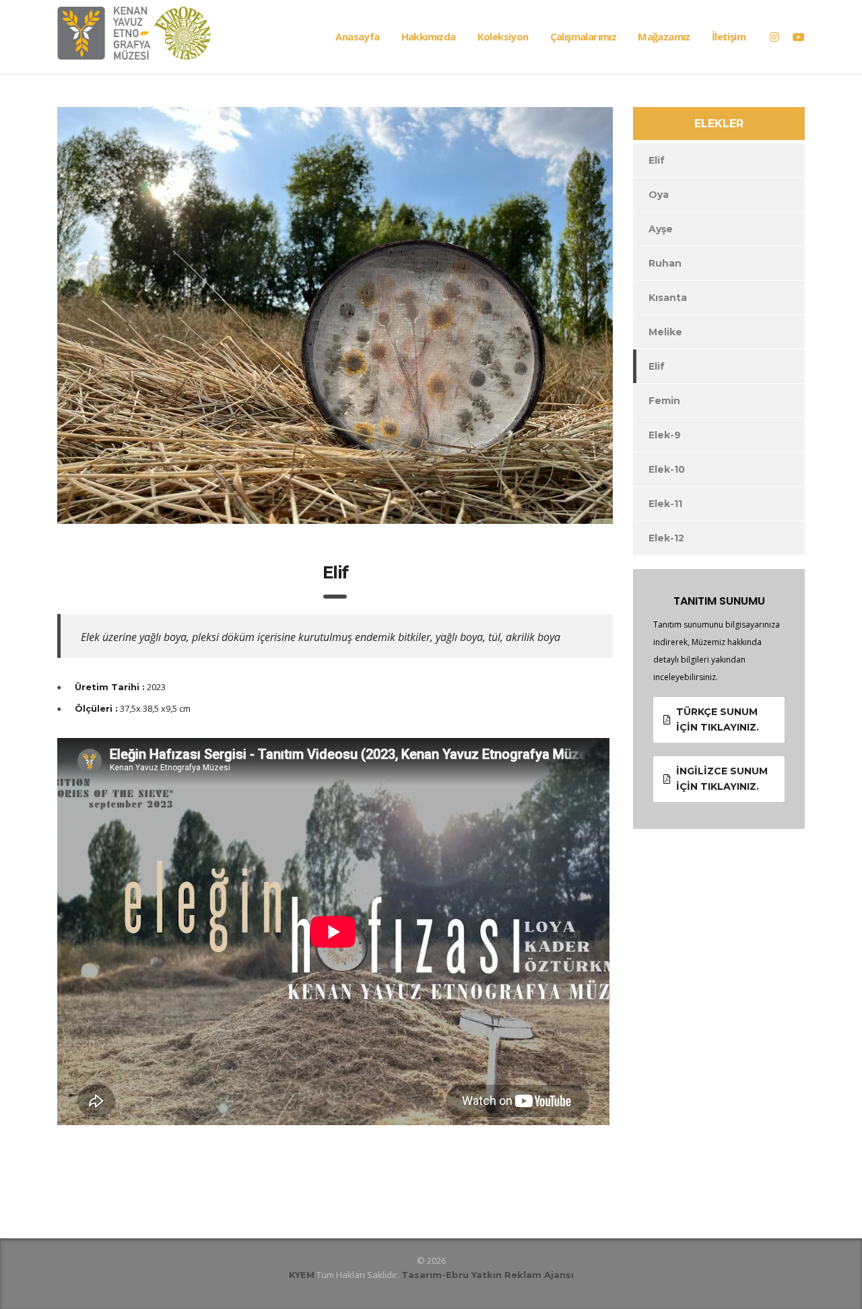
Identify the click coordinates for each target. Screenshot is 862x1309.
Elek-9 (665, 435)
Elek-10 (667, 469)
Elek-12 (666, 538)
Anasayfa (357, 36)
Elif (657, 160)
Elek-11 (665, 504)
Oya (659, 195)
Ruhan (665, 263)
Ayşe (661, 229)
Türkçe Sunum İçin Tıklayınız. (717, 719)
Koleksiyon (503, 36)
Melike (665, 332)
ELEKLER (718, 123)
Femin (664, 401)
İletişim (728, 36)
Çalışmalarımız (583, 36)
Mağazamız (664, 36)
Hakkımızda (428, 36)
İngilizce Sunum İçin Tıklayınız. (722, 779)
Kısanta (668, 298)
